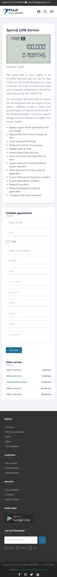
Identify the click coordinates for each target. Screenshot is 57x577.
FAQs (8, 436)
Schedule (13, 350)
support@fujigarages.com (38, 2)
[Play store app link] (28, 518)
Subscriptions (12, 468)
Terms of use (25, 569)
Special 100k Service (22, 30)
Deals (11, 548)
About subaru (12, 499)
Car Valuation (12, 446)
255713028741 (18, 2)
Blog (8, 441)
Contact (9, 494)
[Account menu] (39, 11)
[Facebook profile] (19, 574)
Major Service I (14, 388)
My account (11, 463)
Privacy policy (41, 569)
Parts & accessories (15, 431)
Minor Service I (14, 369)
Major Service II (14, 394)
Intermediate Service (17, 382)
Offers (24, 548)
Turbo (13, 241)
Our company (12, 489)
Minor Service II (14, 376)
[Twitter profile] (31, 574)
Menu (51, 10)
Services (10, 427)
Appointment (12, 472)
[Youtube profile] (37, 574)
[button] (28, 222)
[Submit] (42, 540)
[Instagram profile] (25, 574)
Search (45, 10)
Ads (35, 548)
